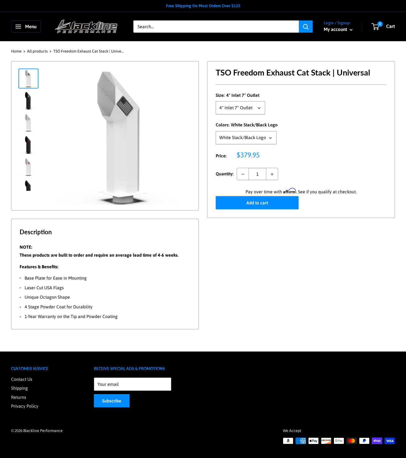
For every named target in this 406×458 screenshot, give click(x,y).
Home (16, 51)
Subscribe (111, 400)
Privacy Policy (24, 406)
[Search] (306, 26)
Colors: (247, 125)
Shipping (19, 388)
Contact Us (21, 379)
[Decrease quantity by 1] (243, 174)
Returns (18, 397)
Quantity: (224, 173)
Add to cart (257, 203)
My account (336, 29)
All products (37, 51)
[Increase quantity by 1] (272, 174)
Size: (237, 95)
